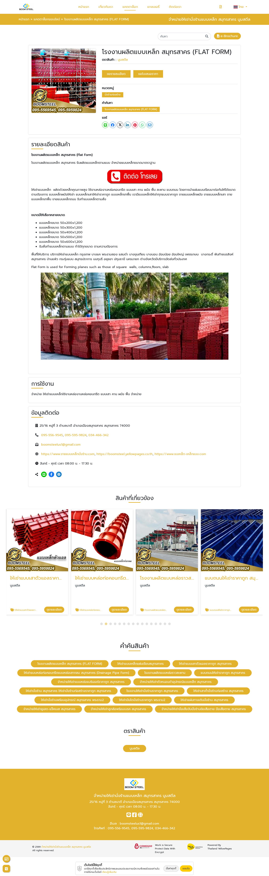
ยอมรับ (186, 868)
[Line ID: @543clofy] (44, 474)
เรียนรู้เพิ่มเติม (109, 872)
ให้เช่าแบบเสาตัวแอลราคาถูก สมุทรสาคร (205, 663)
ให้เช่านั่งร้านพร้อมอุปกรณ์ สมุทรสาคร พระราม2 (72, 700)
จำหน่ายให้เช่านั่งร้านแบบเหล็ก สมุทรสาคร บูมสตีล (66, 847)
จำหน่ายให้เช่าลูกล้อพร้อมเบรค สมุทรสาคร (118, 709)
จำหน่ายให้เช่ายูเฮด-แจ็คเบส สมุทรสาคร (49, 709)
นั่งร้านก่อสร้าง (113, 94)
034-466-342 (98, 435)
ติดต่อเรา (175, 7)
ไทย (242, 7)
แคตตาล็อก (130, 7)
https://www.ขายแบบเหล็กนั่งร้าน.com (68, 454)
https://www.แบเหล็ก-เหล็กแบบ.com (180, 454)
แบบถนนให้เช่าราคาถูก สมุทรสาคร (223, 672)
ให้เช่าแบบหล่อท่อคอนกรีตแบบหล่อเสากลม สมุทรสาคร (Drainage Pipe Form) (76, 672)
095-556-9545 (52, 435)
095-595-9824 (75, 435)
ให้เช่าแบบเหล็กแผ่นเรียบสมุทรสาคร (140, 663)
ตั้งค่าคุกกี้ (171, 868)
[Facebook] (51, 474)
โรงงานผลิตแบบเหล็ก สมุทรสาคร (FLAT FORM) (131, 109)
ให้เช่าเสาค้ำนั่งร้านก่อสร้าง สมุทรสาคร (218, 691)
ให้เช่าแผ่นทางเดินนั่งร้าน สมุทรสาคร (204, 700)
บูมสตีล (123, 59)
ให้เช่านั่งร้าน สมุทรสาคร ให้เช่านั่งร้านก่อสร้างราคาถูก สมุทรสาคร (68, 691)
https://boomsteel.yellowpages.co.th (124, 454)
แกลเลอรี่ (153, 7)
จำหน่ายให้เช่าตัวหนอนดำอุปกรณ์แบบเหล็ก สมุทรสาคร (175, 682)
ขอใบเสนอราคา (148, 74)
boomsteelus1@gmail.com (61, 444)
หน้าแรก (83, 7)
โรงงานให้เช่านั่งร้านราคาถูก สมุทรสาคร (152, 691)
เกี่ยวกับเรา (105, 7)
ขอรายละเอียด (116, 74)
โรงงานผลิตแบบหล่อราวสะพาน (164, 672)
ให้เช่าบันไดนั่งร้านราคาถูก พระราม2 (142, 700)
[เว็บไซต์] (59, 474)
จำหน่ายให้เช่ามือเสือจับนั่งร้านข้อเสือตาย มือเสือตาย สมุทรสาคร (203, 709)
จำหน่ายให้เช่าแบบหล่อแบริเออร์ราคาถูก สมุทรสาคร (91, 682)
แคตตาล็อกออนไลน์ (47, 19)
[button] (101, 624)
